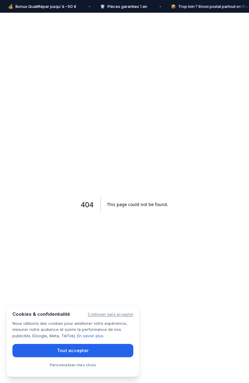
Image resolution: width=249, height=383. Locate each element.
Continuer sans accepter (110, 314)
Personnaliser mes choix (73, 365)
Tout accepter (73, 350)
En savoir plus (90, 335)
